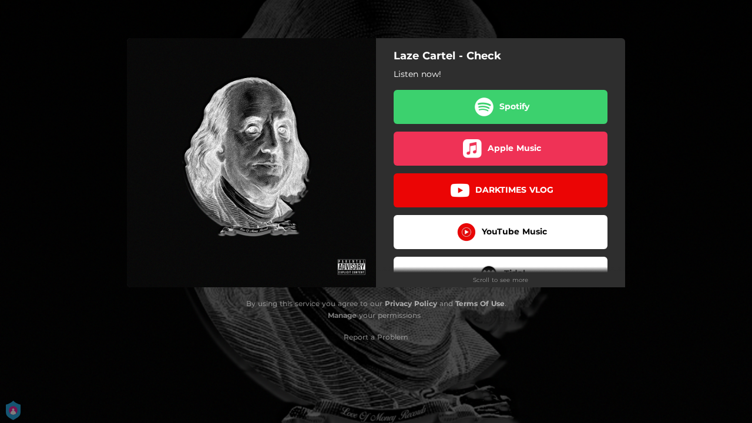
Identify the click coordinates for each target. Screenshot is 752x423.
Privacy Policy (411, 303)
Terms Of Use (480, 303)
